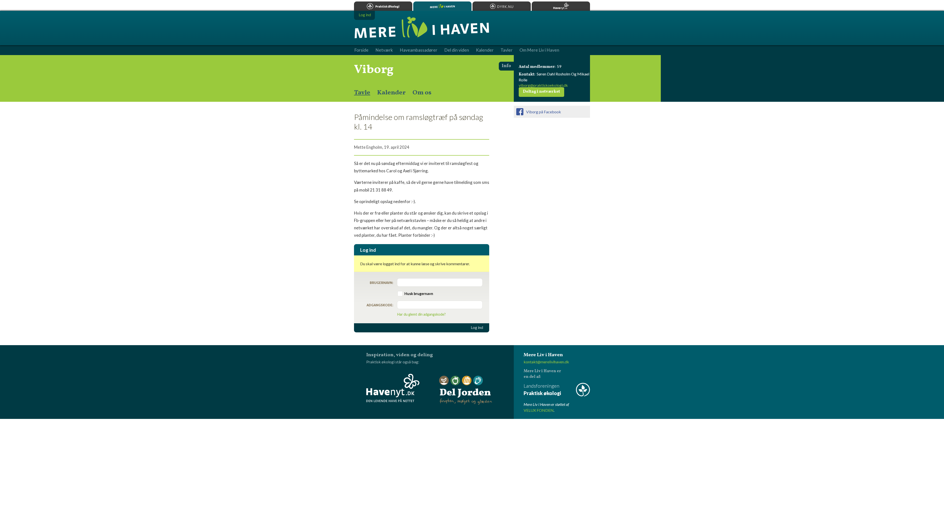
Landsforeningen (542, 389)
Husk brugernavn (418, 294)
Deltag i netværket (541, 92)
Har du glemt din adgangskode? (421, 314)
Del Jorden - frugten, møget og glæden (465, 390)
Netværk (384, 50)
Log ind (477, 327)
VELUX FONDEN (539, 410)
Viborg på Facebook (543, 111)
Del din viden (456, 50)
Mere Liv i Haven (442, 6)
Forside (361, 50)
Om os (422, 92)
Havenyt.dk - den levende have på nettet (392, 388)
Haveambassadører (418, 50)
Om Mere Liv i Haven (539, 50)
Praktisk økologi (383, 6)
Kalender (391, 92)
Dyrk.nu (501, 6)
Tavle (362, 92)
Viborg (374, 69)
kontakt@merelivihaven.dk (546, 361)
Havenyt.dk (561, 6)
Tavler (507, 50)
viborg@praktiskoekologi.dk (543, 85)
